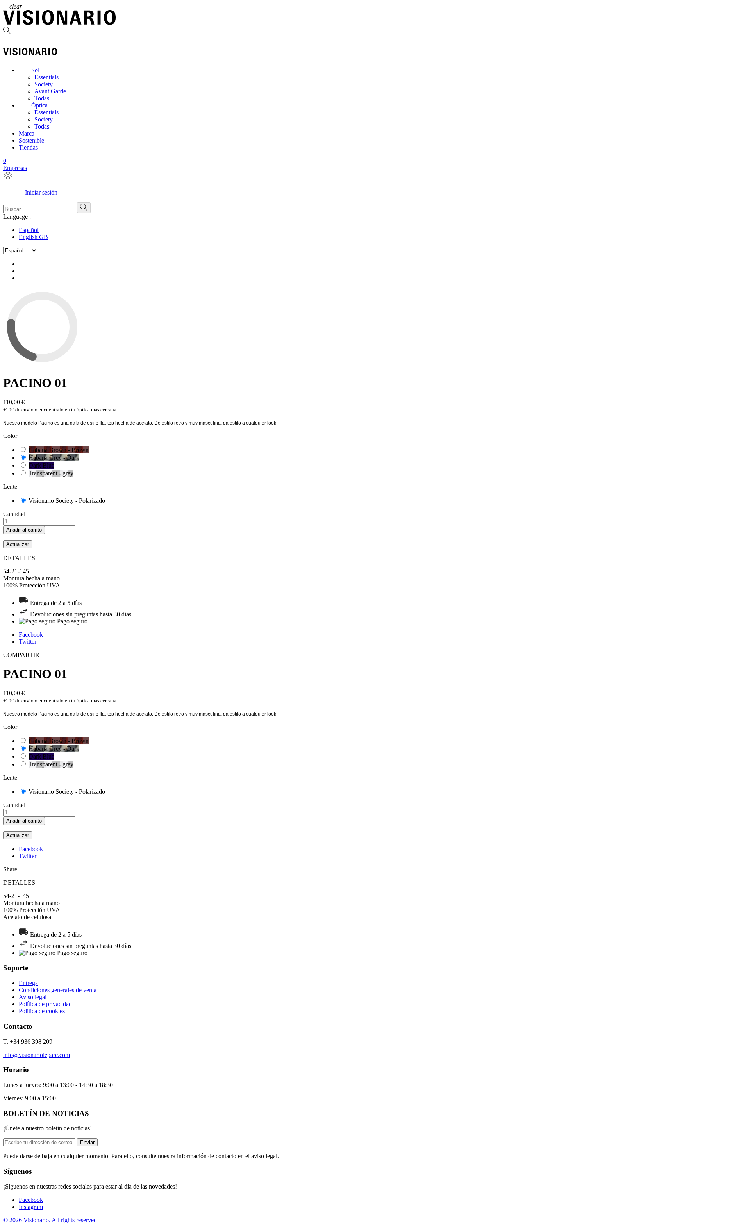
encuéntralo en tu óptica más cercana (77, 409)
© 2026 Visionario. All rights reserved (50, 1220)
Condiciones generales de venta (57, 990)
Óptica (33, 105)
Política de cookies (42, 1011)
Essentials (46, 77)
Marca (26, 133)
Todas (41, 98)
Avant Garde (50, 91)
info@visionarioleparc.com (36, 1054)
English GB (33, 237)
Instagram (31, 1206)
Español (29, 230)
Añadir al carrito (24, 530)
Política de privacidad (45, 1004)
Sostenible (31, 140)
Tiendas (28, 147)
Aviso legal (32, 997)
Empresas (15, 167)
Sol (29, 70)
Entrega (28, 983)
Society (43, 84)
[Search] (375, 31)
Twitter (27, 641)
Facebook (31, 634)
